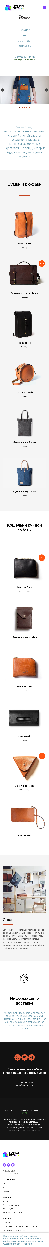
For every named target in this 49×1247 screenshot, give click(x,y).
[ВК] (8, 1165)
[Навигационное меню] (44, 7)
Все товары (7, 1201)
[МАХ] (13, 1165)
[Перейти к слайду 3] (24, 107)
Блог (4, 1187)
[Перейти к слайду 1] (19, 107)
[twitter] (17, 1057)
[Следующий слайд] (46, 90)
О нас (24, 35)
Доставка (24, 40)
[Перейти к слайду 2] (22, 107)
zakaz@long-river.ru (25, 59)
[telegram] (31, 1057)
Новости (6, 1191)
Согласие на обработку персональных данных (20, 1226)
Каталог (24, 30)
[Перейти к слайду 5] (29, 107)
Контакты (24, 46)
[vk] (24, 1057)
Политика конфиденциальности (15, 1230)
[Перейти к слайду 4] (26, 107)
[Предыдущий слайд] (2, 90)
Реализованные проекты (12, 1212)
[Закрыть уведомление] (47, 1234)
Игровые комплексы (11, 1205)
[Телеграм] (4, 1165)
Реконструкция (9, 1209)
